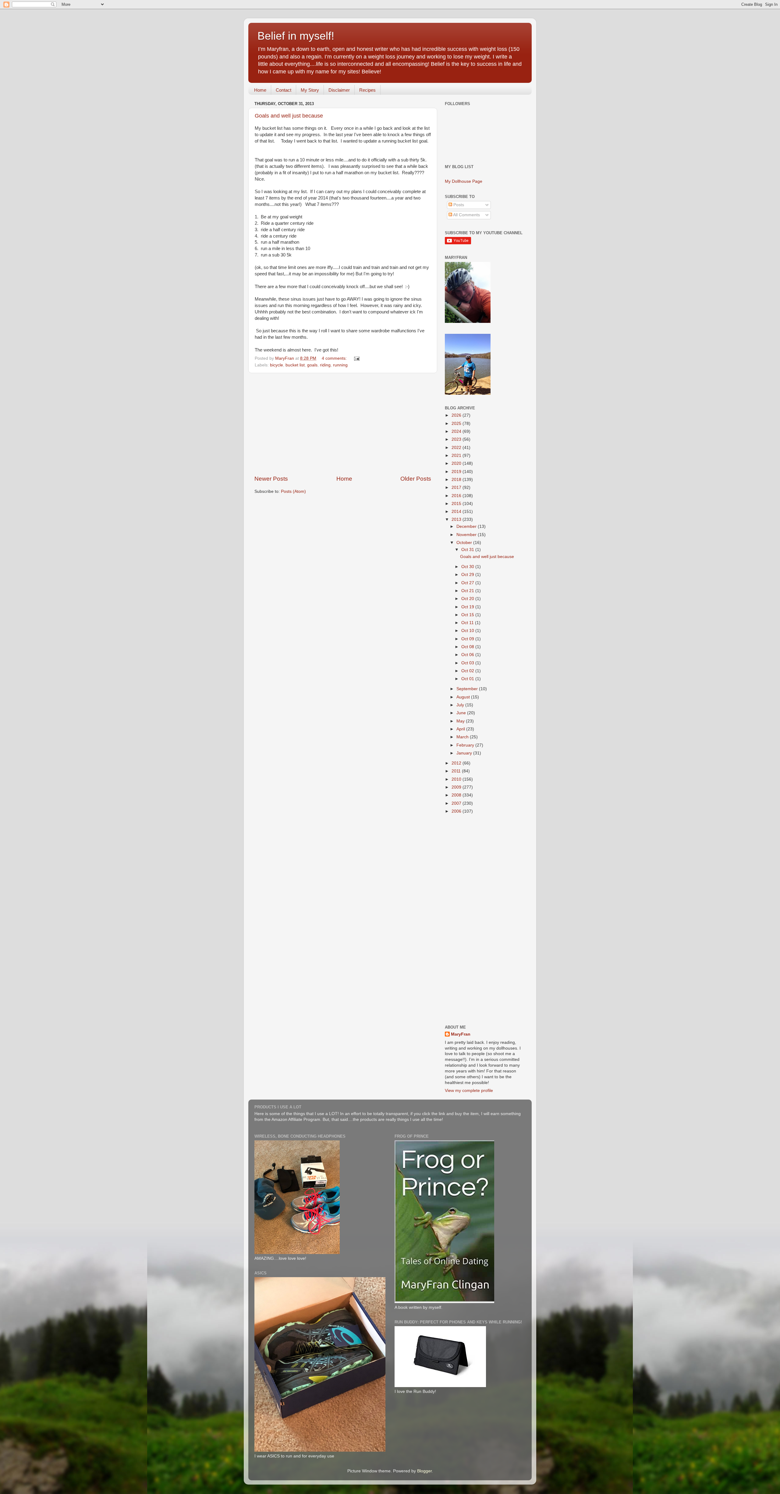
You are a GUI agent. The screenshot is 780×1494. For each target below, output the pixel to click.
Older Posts (415, 478)
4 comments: (335, 358)
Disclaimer (339, 90)
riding (325, 365)
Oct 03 (468, 663)
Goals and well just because (289, 116)
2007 (457, 803)
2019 (457, 471)
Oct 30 (468, 566)
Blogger (424, 1471)
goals (312, 365)
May (461, 721)
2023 (457, 439)
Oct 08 (468, 647)
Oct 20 (468, 598)
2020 (457, 463)
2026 (457, 415)
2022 (457, 447)
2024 (457, 431)
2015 (457, 503)
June (461, 713)
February (465, 745)
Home (260, 90)
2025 (457, 423)
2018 (457, 479)
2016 (457, 495)
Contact (283, 90)
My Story (310, 90)
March (463, 737)
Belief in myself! (295, 36)
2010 (457, 779)
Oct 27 (468, 583)
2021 (457, 455)
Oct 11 (468, 622)
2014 (457, 511)
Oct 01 (468, 678)
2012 (457, 763)
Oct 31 (468, 549)
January (464, 753)
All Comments (466, 215)
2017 (457, 487)
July (460, 705)
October (464, 542)
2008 (457, 795)
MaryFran (460, 1034)
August (463, 697)
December (467, 526)
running (340, 365)
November (467, 534)
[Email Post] (356, 358)
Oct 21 (468, 590)
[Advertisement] (342, 424)
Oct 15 (468, 615)
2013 (457, 519)
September (467, 689)
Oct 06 (468, 654)
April (461, 729)
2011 (457, 771)
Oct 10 (468, 630)
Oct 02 (468, 671)
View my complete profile (469, 1090)
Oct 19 (468, 607)
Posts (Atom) (293, 491)
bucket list (295, 365)
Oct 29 (468, 574)
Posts (458, 205)
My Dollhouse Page (463, 181)
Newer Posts (271, 478)
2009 (457, 787)
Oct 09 (468, 639)
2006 (457, 811)
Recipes (367, 90)
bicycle (276, 365)
